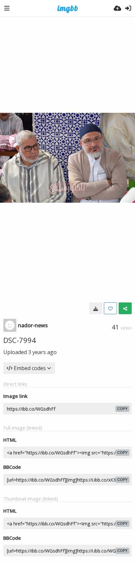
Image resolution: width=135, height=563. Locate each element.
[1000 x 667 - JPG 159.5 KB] (95, 308)
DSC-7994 (19, 340)
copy (122, 409)
